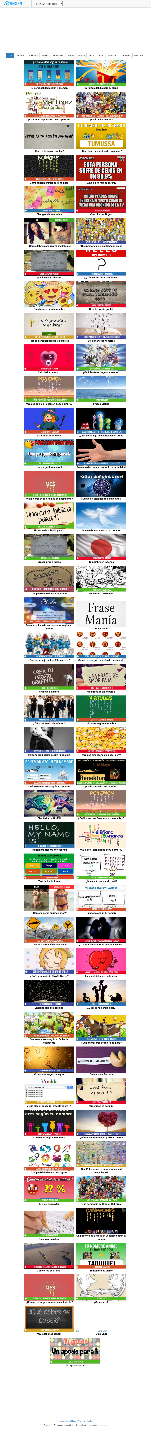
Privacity (81, 1421)
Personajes (58, 55)
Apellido (126, 55)
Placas (71, 55)
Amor (101, 55)
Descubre (138, 55)
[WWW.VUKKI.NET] (13, 4)
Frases (45, 55)
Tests (91, 55)
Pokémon (33, 55)
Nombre (20, 55)
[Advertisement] (75, 30)
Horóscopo (113, 55)
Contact (90, 1421)
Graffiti (81, 55)
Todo (10, 55)
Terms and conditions (67, 1421)
